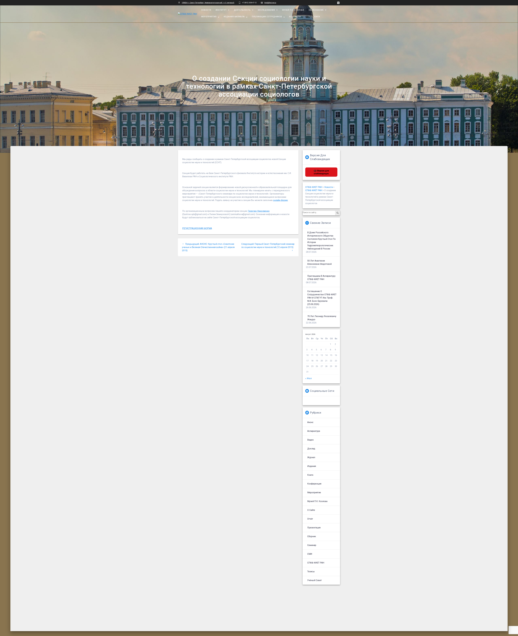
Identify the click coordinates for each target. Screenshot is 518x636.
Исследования (266, 10)
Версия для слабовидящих (321, 172)
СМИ (309, 554)
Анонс (310, 422)
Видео (310, 440)
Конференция (314, 483)
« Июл (308, 378)
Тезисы (311, 571)
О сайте (311, 510)
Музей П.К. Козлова (293, 10)
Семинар (311, 545)
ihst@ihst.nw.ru (270, 3)
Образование (316, 10)
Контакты (295, 17)
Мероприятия (209, 17)
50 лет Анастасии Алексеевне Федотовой (319, 262)
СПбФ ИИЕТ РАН (315, 562)
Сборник (311, 536)
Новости (206, 10)
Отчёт (310, 519)
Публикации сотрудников (267, 17)
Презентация (314, 527)
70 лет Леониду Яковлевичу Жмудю (321, 318)
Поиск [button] (316, 17)
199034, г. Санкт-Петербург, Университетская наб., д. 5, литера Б (208, 3)
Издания (311, 466)
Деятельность (242, 10)
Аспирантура (313, 431)
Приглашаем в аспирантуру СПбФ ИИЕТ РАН (321, 278)
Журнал (311, 457)
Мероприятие (314, 492)
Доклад (311, 448)
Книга (310, 475)
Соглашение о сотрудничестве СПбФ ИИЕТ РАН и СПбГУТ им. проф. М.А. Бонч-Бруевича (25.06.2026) (321, 298)
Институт (221, 10)
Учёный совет (314, 580)
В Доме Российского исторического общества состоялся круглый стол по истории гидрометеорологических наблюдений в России (321, 240)
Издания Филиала (234, 17)
